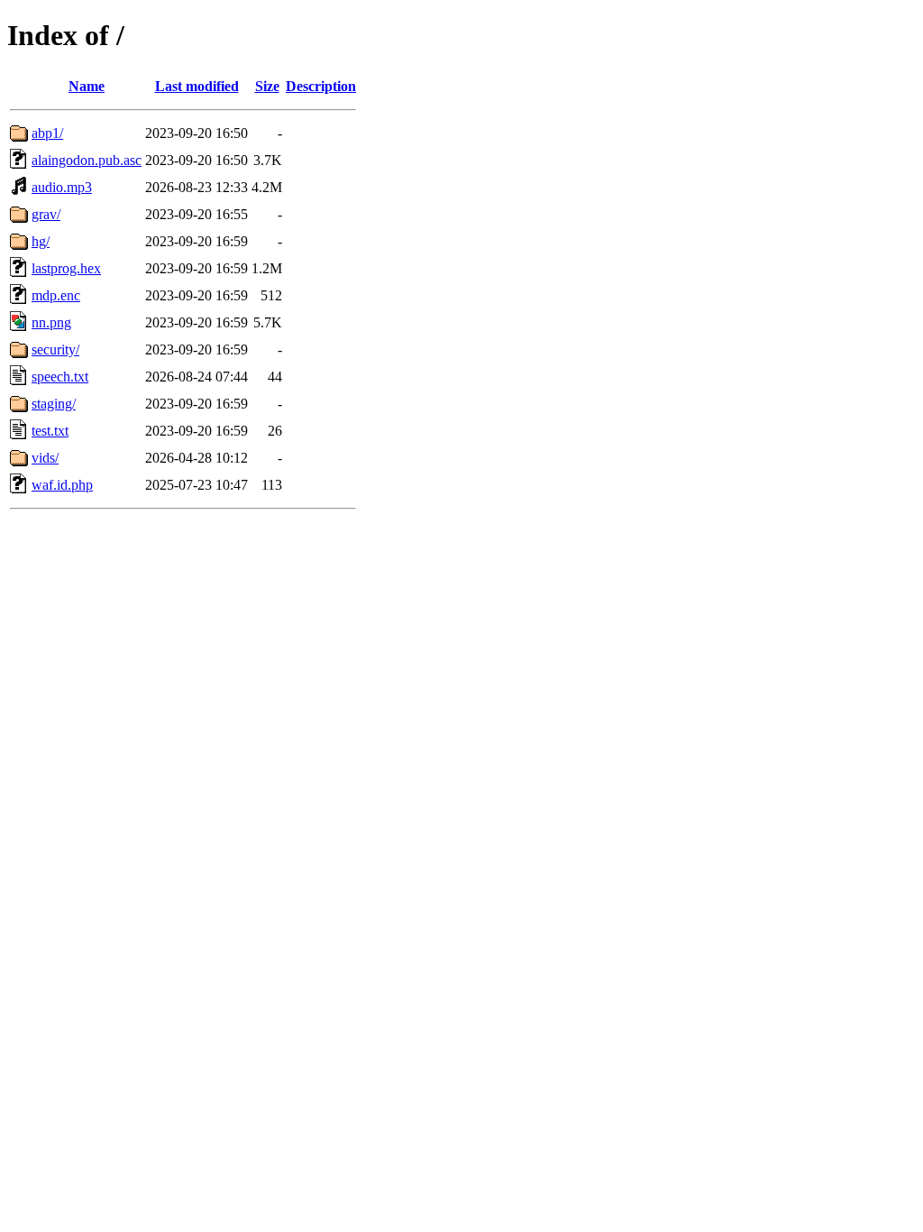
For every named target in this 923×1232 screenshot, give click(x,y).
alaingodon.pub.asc (87, 160)
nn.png (51, 322)
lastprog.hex (66, 268)
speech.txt (60, 376)
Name (87, 86)
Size (267, 86)
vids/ (45, 457)
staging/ (54, 403)
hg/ (41, 241)
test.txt (50, 430)
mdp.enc (56, 295)
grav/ (46, 214)
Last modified (197, 86)
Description (321, 86)
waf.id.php (62, 484)
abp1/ (47, 133)
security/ (55, 349)
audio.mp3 (62, 187)
